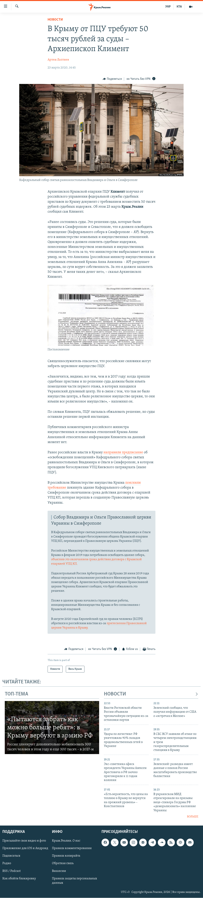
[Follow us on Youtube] (124, 842)
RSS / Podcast (11, 871)
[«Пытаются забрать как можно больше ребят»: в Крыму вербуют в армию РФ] (52, 727)
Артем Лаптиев (58, 59)
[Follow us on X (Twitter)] (114, 842)
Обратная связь (63, 863)
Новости (55, 20)
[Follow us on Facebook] (105, 842)
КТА (179, 6)
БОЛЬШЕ (192, 816)
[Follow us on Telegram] (152, 842)
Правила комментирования (72, 848)
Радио (6, 863)
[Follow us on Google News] (143, 842)
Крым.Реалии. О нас (66, 841)
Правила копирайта (66, 856)
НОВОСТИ (115, 694)
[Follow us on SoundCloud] (161, 842)
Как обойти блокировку (19, 878)
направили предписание (123, 452)
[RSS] (171, 842)
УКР (168, 6)
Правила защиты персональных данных (74, 881)
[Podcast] (180, 842)
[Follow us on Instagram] (133, 842)
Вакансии (59, 871)
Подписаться (11, 856)
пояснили (132, 483)
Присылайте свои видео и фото (24, 841)
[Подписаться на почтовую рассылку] (190, 842)
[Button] (112, 79)
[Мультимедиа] (191, 7)
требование (57, 488)
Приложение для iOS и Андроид (25, 848)
